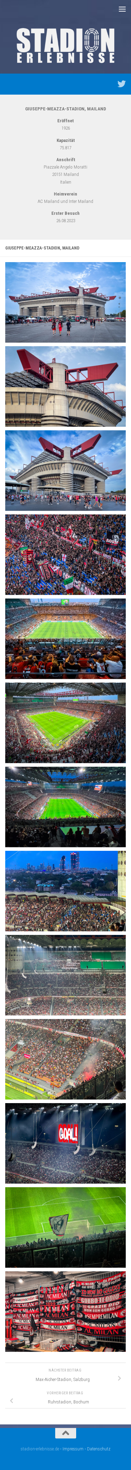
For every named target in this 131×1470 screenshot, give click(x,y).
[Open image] (65, 302)
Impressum (73, 1448)
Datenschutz (98, 1448)
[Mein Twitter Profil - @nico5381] (121, 84)
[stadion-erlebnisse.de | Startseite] (65, 45)
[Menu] (122, 9)
